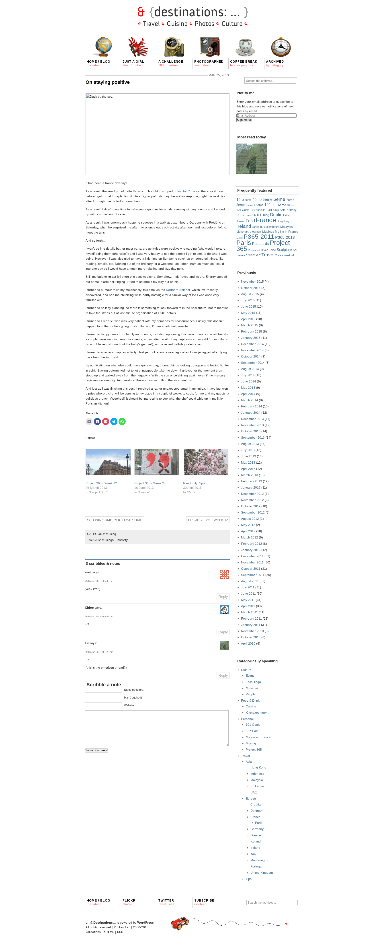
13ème (259, 205)
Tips (249, 879)
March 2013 (249, 475)
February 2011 (251, 618)
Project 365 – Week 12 (208, 520)
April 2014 (248, 394)
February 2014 (251, 406)
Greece (255, 835)
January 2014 (250, 412)
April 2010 (248, 643)
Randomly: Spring (195, 483)
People (251, 694)
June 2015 (248, 306)
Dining (264, 215)
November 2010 (252, 631)
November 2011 (252, 562)
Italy (253, 854)
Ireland (243, 226)
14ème (269, 205)
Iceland (255, 841)
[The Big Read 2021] (251, 159)
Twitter (167, 902)
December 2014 (252, 344)
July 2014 (248, 375)
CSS (120, 932)
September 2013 (253, 437)
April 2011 (248, 606)
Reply (223, 597)
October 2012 (250, 506)
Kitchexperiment (257, 712)
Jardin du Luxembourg (265, 226)
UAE (253, 792)
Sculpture (284, 250)
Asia (283, 210)
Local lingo (253, 682)
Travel (267, 254)
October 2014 (250, 356)
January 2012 (250, 550)
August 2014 (250, 369)
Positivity (121, 540)
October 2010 (250, 637)
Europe (251, 798)
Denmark (256, 810)
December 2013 (252, 419)
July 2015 (248, 300)
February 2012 (251, 543)
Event (250, 675)
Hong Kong (283, 221)
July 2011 (247, 587)
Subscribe (204, 902)
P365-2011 (259, 236)
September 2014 (253, 362)
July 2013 (248, 450)
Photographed (208, 63)
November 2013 (252, 425)
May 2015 (248, 312)
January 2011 (250, 625)
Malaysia (286, 226)
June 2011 (248, 593)
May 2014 (248, 387)
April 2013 (248, 469)
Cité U (255, 215)
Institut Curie (186, 191)
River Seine (268, 250)
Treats (279, 255)
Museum (256, 231)
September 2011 (252, 575)
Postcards (260, 244)
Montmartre (243, 231)
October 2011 (250, 568)
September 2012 (253, 512)
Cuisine (251, 706)
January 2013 (250, 487)
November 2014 (252, 350)
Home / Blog (98, 63)
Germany (257, 829)
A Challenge (170, 63)
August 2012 (250, 518)
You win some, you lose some (114, 520)
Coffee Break (243, 63)
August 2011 (250, 581)
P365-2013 (285, 237)
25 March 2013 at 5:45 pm (99, 581)
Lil (87, 643)
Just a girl (133, 63)
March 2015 (249, 325)
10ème (249, 205)
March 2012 (249, 537)
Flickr (129, 902)
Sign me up (244, 119)
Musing (111, 534)
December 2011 (252, 556)
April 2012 (248, 531)
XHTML (108, 932)
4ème (257, 199)
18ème (290, 205)
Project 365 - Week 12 (101, 483)
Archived (275, 63)
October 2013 (250, 431)
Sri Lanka (257, 786)
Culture (246, 670)
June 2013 (248, 456)
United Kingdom (261, 872)
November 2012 (252, 500)
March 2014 (249, 400)
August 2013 (250, 444)
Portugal (256, 866)
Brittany (292, 210)
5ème (267, 199)
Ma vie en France (258, 737)
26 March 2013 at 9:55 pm (99, 616)
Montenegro (259, 860)
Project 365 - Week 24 (150, 483)
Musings (108, 540)
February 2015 (251, 331)
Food (250, 221)
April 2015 (248, 319)
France (266, 220)
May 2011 (248, 600)
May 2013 (248, 462)
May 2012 (248, 525)
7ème (290, 199)
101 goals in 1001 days (264, 209)
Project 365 (254, 749)
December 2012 (252, 493)
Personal (247, 719)
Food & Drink (250, 700)
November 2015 (252, 281)
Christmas (243, 215)
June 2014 (248, 381)
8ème (240, 205)
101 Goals (243, 210)
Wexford (289, 255)
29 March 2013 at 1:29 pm (99, 652)
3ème (248, 199)
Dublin (276, 214)
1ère (240, 199)
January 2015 (250, 337)
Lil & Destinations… (101, 922)
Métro (239, 237)
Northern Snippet (178, 290)
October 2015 (250, 288)
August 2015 (250, 294)
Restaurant (254, 250)
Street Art (253, 255)
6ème (279, 199)
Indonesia (257, 773)
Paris (243, 242)
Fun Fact (252, 731)
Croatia (255, 804)
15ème (281, 205)
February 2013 (251, 481)
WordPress (145, 922)
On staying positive (108, 82)
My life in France (286, 231)
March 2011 (249, 612)
